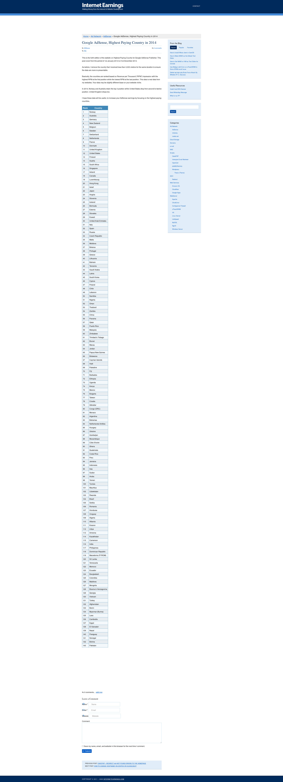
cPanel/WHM (176, 209)
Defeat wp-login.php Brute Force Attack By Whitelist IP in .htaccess (183, 73)
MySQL (174, 222)
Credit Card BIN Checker (178, 89)
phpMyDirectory (177, 166)
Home (86, 36)
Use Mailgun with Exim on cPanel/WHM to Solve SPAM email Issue (183, 68)
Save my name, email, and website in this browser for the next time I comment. (114, 746)
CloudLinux (175, 202)
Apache (174, 199)
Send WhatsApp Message (178, 92)
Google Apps (176, 193)
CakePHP (175, 156)
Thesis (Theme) (179, 173)
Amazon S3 (176, 186)
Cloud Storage (174, 139)
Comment (86, 721)
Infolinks (175, 133)
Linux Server (176, 216)
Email (85, 710)
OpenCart (175, 163)
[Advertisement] (141, 25)
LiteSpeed (175, 219)
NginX (174, 226)
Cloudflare (175, 189)
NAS (171, 149)
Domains (173, 143)
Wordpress (175, 169)
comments (158, 48)
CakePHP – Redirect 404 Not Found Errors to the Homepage (122, 763)
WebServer (173, 196)
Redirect (175, 179)
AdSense (107, 36)
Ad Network (96, 36)
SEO (171, 176)
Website (85, 716)
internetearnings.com (113, 779)
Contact (196, 6)
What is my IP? (175, 96)
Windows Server (177, 229)
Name (85, 704)
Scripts (172, 153)
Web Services (174, 183)
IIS (173, 212)
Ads (85, 51)
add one (99, 692)
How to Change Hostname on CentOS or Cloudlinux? (115, 766)
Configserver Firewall (179, 206)
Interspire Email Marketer (180, 159)
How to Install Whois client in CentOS (182, 52)
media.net (175, 136)
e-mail (172, 146)
